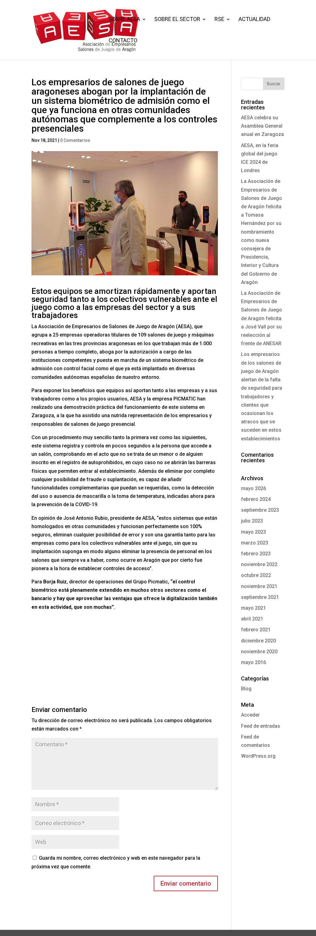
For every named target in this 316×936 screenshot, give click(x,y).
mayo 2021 (253, 608)
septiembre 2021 (260, 597)
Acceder (250, 715)
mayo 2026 (253, 488)
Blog (246, 689)
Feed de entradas (260, 726)
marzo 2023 (254, 543)
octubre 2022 (256, 575)
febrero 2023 (256, 554)
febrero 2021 (256, 630)
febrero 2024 (256, 499)
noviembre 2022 (259, 564)
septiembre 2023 (260, 510)
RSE (219, 19)
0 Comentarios (75, 140)
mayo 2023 (253, 532)
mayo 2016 (253, 662)
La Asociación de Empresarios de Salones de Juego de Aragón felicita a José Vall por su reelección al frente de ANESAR (261, 318)
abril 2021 (252, 619)
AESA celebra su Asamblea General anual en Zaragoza (262, 126)
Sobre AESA (124, 19)
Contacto (123, 41)
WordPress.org (258, 756)
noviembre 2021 (259, 586)
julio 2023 (252, 521)
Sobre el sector (177, 19)
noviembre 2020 (259, 651)
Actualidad (254, 19)
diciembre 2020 (258, 641)
